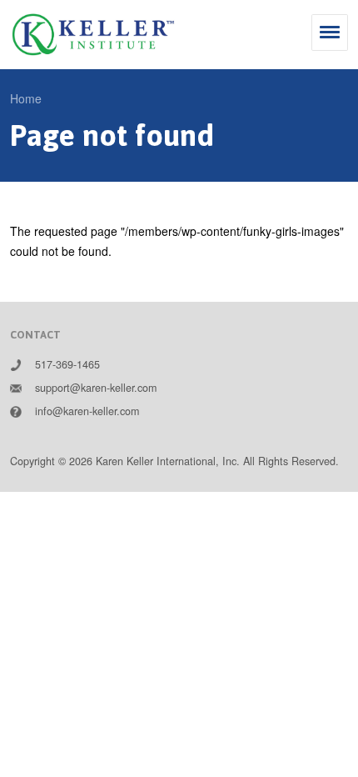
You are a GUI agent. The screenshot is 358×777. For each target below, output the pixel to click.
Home (26, 98)
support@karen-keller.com (96, 387)
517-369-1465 (67, 364)
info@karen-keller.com (87, 411)
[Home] (93, 34)
